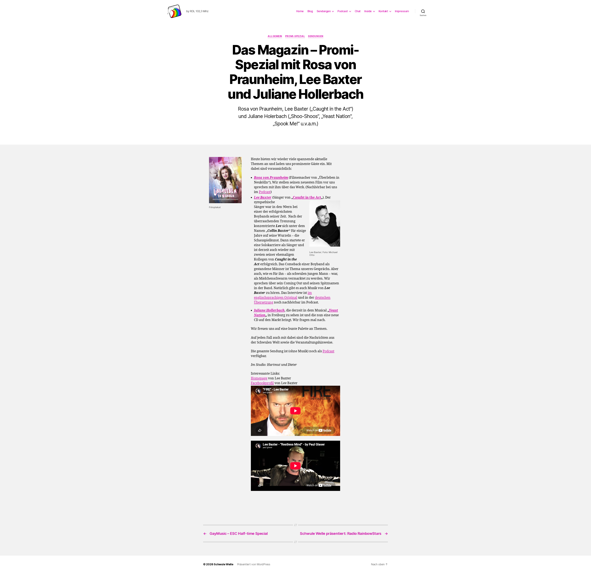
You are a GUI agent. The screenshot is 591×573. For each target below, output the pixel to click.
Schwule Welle (223, 564)
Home (300, 11)
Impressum (402, 11)
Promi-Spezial (295, 36)
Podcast (343, 11)
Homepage (259, 378)
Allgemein (275, 36)
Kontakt (383, 11)
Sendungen (324, 11)
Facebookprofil (262, 383)
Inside (368, 11)
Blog (310, 11)
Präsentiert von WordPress (253, 564)
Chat (358, 11)
